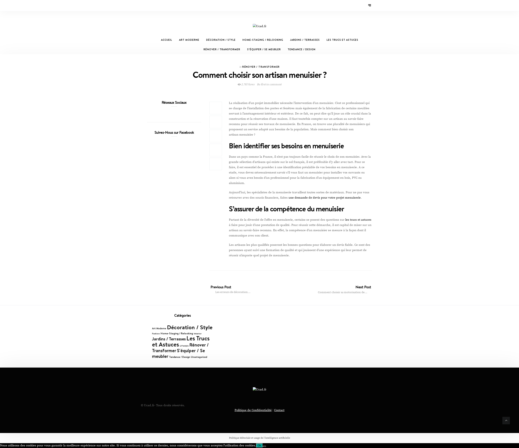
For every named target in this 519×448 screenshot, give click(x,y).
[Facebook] (148, 5)
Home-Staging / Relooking (262, 40)
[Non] (264, 446)
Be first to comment (269, 84)
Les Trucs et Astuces (342, 40)
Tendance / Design (301, 49)
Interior (198, 333)
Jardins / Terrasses (305, 40)
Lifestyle (184, 345)
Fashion (156, 333)
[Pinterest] (151, 5)
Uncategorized (199, 357)
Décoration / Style (221, 40)
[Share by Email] (215, 150)
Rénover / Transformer (222, 49)
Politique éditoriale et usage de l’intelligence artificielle (259, 437)
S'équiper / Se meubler (178, 353)
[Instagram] (154, 5)
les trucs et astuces (358, 220)
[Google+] (156, 5)
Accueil (166, 40)
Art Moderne (189, 40)
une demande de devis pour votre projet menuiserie (324, 198)
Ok (259, 445)
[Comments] (215, 164)
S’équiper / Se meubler (264, 49)
